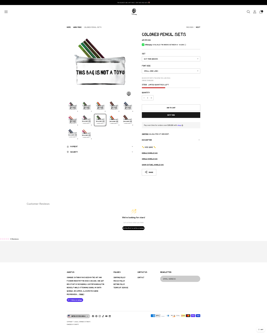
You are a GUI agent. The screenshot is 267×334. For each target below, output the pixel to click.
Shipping (145, 134)
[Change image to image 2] (86, 106)
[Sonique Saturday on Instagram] (99, 316)
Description (147, 140)
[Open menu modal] (6, 12)
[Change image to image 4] (114, 106)
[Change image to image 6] (72, 120)
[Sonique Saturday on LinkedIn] (109, 316)
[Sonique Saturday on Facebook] (93, 316)
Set (143, 54)
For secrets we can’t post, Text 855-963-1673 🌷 (133, 2)
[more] (81, 294)
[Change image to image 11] (72, 134)
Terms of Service (120, 287)
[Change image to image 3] (100, 106)
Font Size (146, 66)
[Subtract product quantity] (144, 97)
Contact (140, 277)
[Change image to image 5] (128, 106)
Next (198, 27)
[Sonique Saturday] (133, 11)
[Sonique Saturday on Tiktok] (103, 316)
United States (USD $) (78, 316)
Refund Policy (119, 284)
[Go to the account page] (255, 12)
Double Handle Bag (149, 153)
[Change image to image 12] (86, 134)
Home (69, 27)
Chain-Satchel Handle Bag (153, 165)
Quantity (146, 93)
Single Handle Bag (149, 159)
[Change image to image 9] (114, 120)
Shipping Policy (119, 277)
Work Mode (77, 27)
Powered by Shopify (73, 324)
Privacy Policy (119, 281)
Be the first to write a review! (133, 228)
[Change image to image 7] (86, 120)
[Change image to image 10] (128, 120)
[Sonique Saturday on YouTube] (106, 316)
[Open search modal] (248, 12)
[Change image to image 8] (100, 120)
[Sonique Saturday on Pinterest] (96, 316)
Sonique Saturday (84, 321)
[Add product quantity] (151, 97)
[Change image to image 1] (72, 106)
